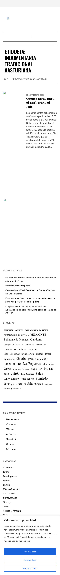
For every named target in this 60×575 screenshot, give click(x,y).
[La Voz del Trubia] (30, 18)
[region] (30, 545)
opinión (17, 368)
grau (31, 358)
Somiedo (42, 378)
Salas (39, 373)
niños (51, 363)
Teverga (7, 502)
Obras (7, 368)
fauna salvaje (28, 353)
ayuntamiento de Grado (36, 330)
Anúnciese (11, 434)
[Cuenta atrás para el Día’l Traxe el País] (11, 100)
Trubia (6, 506)
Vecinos (48, 383)
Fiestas (39, 353)
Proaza (48, 368)
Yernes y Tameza (12, 388)
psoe (6, 373)
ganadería (9, 359)
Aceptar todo (30, 551)
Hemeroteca (12, 419)
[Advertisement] (30, 171)
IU (19, 364)
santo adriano (11, 378)
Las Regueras (32, 363)
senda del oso (27, 378)
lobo (44, 363)
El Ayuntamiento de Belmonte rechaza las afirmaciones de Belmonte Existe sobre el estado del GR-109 (30, 309)
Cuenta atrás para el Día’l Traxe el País (40, 103)
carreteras (29, 344)
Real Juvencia (27, 373)
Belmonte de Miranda (16, 339)
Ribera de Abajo (11, 489)
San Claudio (9, 493)
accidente (8, 330)
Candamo (36, 339)
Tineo (19, 383)
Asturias (19, 330)
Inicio (5, 79)
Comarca (11, 424)
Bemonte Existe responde (17, 285)
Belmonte (8, 515)
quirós (15, 373)
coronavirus (10, 349)
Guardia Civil (42, 359)
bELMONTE (38, 334)
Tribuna (10, 429)
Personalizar (30, 560)
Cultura (22, 349)
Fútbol (48, 353)
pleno (34, 368)
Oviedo (26, 368)
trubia (28, 383)
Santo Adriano (10, 498)
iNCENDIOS (10, 363)
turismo (38, 383)
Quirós (6, 485)
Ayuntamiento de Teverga (16, 334)
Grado (21, 358)
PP (40, 368)
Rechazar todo (30, 568)
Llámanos (11, 449)
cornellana (41, 344)
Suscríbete (11, 439)
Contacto (10, 444)
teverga (9, 383)
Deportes (33, 349)
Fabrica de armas (12, 353)
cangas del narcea (13, 344)
